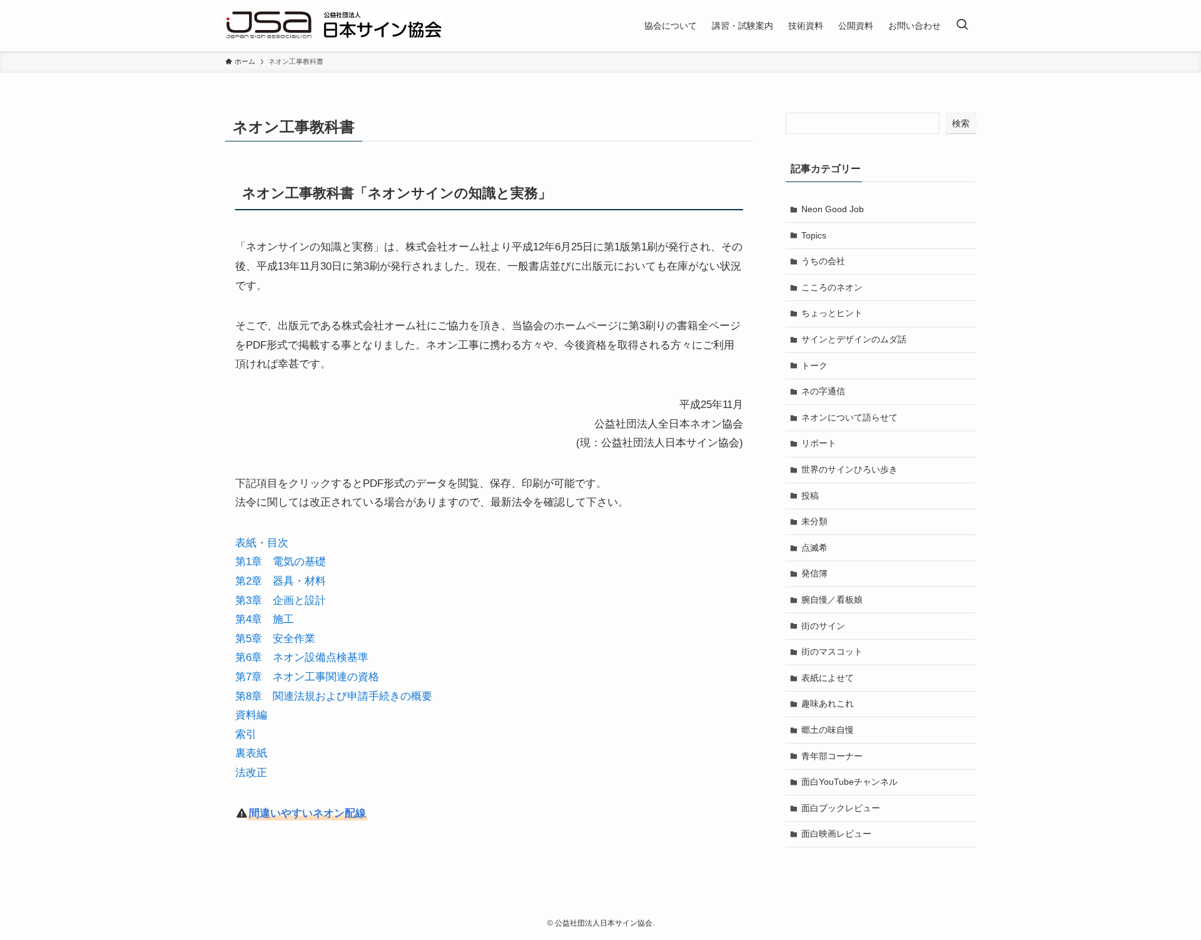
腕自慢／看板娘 (832, 600)
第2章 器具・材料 (280, 581)
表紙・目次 (261, 543)
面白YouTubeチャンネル (849, 782)
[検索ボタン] (962, 25)
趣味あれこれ (827, 703)
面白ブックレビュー (840, 808)
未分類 (814, 521)
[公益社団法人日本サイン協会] (334, 25)
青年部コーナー (832, 756)
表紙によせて (827, 678)
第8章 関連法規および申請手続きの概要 (333, 696)
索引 (245, 734)
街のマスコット (832, 651)
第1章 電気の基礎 (280, 562)
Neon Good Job (832, 209)
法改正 (251, 773)
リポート (818, 443)
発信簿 (814, 573)
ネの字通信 (823, 391)
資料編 (251, 715)
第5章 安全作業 (275, 639)
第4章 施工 (264, 619)
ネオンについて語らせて (849, 417)
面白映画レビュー (836, 834)
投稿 (810, 496)
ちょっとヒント (832, 313)
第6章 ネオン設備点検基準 (301, 657)
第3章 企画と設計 (280, 600)
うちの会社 (823, 261)
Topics (813, 235)
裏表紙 (251, 753)
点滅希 (814, 548)
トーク (814, 365)
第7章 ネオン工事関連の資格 (307, 677)
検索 (961, 123)
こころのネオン (832, 287)
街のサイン (823, 626)
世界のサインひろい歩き (849, 469)
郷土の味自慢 (827, 730)
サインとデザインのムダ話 (853, 339)
